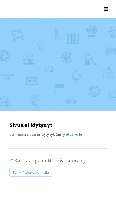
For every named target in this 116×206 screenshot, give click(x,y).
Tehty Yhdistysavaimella (31, 172)
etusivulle (74, 134)
